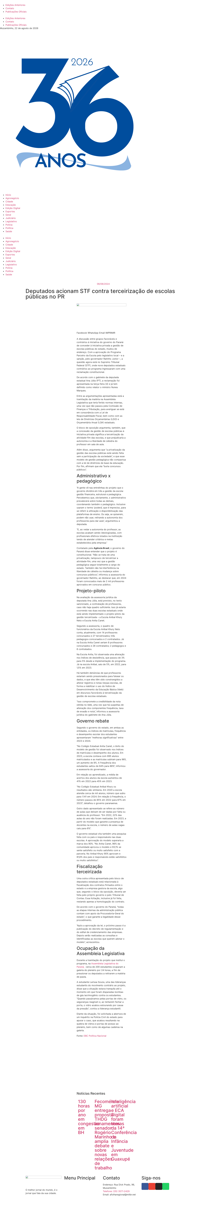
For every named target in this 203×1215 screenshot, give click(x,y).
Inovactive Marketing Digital (141, 1208)
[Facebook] (145, 1186)
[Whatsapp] (165, 1186)
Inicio (67, 1184)
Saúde (9, 231)
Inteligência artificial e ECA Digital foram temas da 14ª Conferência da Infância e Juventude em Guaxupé (124, 1130)
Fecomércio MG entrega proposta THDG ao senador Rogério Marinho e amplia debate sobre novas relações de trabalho (107, 1135)
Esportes (10, 211)
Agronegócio (12, 198)
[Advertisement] (101, 1065)
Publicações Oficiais (16, 11)
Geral (8, 214)
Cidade (9, 201)
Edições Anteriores (15, 5)
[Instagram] (158, 1186)
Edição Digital (13, 208)
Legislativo (11, 221)
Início (8, 194)
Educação (11, 204)
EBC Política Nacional (95, 1035)
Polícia (9, 224)
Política (9, 228)
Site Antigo (70, 1200)
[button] (101, 15)
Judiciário (11, 218)
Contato (10, 8)
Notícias (68, 1190)
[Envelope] (151, 1186)
